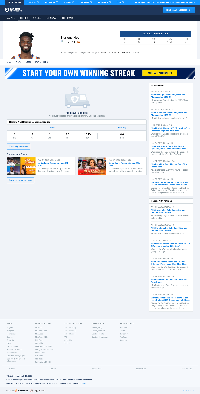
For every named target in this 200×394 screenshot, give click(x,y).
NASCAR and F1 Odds (43, 362)
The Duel (67, 343)
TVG (65, 337)
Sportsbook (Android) (100, 337)
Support (10, 337)
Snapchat (123, 340)
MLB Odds (39, 340)
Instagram (124, 334)
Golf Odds (39, 356)
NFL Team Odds (41, 331)
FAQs (9, 343)
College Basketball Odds (44, 350)
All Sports (10, 331)
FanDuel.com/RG (86, 380)
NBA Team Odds (41, 337)
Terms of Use (141, 369)
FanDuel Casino (70, 334)
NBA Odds (39, 334)
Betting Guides (12, 346)
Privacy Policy (96, 369)
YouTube (123, 337)
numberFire (68, 340)
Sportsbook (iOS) (98, 334)
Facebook (123, 328)
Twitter (122, 331)
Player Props (41, 62)
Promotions (11, 334)
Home (9, 62)
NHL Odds (39, 343)
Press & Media (186, 369)
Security (53, 369)
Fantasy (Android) (98, 331)
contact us (82, 383)
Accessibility (12, 353)
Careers (12, 369)
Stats (28, 62)
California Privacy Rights (16, 356)
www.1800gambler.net (185, 2)
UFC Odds (39, 359)
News (18, 62)
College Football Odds (43, 346)
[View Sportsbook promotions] (100, 73)
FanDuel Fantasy (70, 328)
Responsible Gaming (14, 350)
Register (10, 328)
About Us (10, 340)
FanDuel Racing (70, 331)
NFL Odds (38, 328)
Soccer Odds (40, 353)
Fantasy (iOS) (97, 328)
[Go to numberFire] (17, 390)
